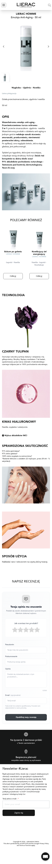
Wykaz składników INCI (16, 435)
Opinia (7, 669)
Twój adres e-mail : (10, 799)
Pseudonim (9, 644)
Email (13, 695)
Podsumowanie (11, 656)
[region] (26, 46)
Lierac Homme (13, 254)
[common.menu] (3, 5)
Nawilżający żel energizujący (39, 252)
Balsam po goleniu (13, 251)
